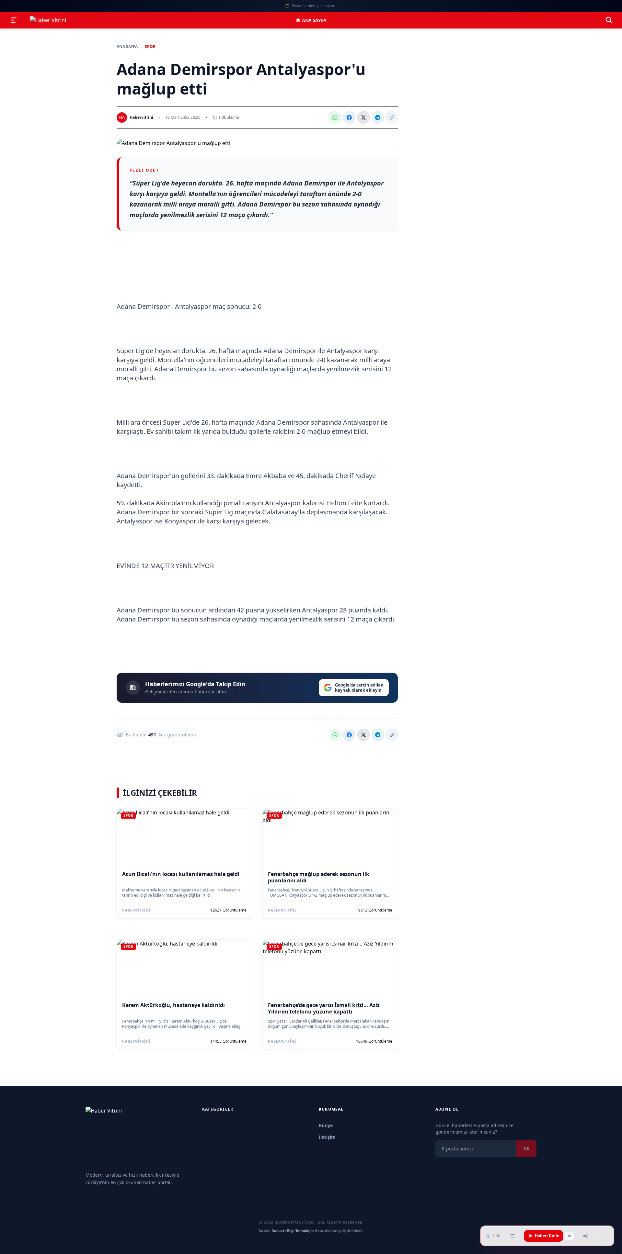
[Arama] (609, 20)
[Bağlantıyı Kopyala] (392, 117)
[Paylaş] (585, 1236)
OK (526, 1148)
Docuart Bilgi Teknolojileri (294, 1230)
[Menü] (13, 20)
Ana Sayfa (314, 20)
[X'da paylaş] (363, 117)
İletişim (327, 1137)
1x (569, 1236)
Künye (326, 1125)
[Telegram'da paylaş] (378, 117)
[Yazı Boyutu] (512, 1236)
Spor (150, 46)
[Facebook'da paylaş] (349, 117)
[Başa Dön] (602, 1236)
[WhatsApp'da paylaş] (335, 117)
